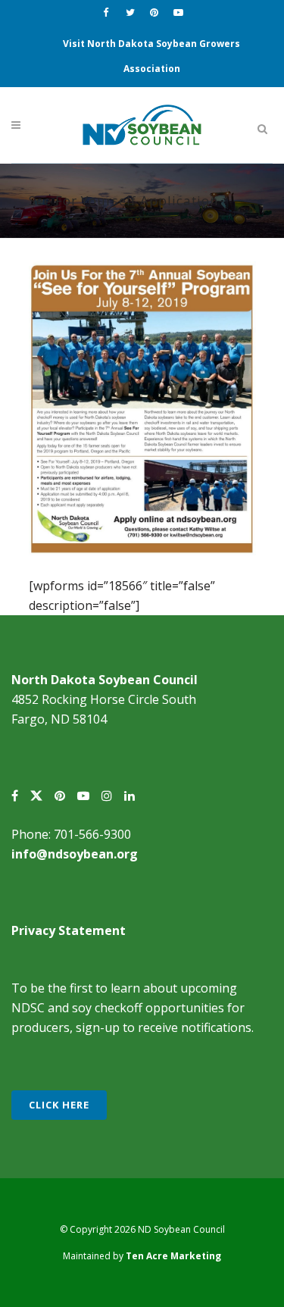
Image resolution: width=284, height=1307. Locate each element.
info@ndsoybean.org (74, 854)
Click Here (59, 1105)
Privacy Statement (68, 930)
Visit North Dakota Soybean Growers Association (151, 56)
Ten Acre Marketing (173, 1255)
